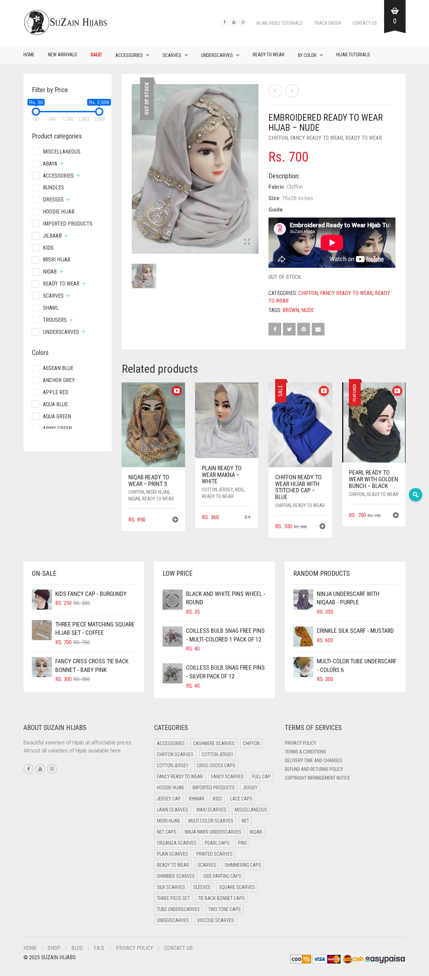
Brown (291, 310)
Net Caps (166, 832)
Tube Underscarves (178, 909)
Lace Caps (241, 798)
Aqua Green (57, 416)
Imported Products (68, 224)
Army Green (57, 428)
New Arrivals (62, 54)
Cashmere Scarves (214, 743)
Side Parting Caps (222, 876)
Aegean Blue (58, 368)
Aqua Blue (55, 404)
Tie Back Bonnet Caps (221, 898)
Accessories (129, 55)
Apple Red (55, 392)
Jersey (250, 787)
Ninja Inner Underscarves (213, 832)
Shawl (51, 308)
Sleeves (201, 887)
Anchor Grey (59, 380)
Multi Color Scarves (210, 820)
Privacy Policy (300, 743)
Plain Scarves (172, 854)
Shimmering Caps (243, 865)
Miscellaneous (61, 151)
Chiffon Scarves (175, 754)
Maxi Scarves (211, 809)
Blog (77, 948)
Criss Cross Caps (216, 765)
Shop (54, 948)
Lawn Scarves (172, 809)
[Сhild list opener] (62, 164)
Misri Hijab (157, 492)
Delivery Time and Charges (313, 760)
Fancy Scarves (227, 776)
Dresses (53, 199)
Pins (242, 843)
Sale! (96, 54)
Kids (239, 489)
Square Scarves (237, 887)
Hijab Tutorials (353, 54)
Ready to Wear (269, 54)
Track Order (327, 23)
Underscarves (217, 55)
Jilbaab (52, 236)
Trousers (55, 320)
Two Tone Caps (224, 909)
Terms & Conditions (305, 751)
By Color (307, 55)
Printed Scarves (214, 854)
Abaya (50, 164)
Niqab (134, 498)
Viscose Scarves (215, 920)
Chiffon (278, 138)
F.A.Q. (99, 948)
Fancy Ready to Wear (316, 138)
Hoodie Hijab (58, 211)
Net (245, 820)
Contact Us (365, 23)
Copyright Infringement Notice (317, 778)
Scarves (172, 55)
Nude (307, 310)
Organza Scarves (176, 843)
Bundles (53, 187)
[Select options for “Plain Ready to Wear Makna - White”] (247, 518)
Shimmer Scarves (176, 876)
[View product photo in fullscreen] (247, 242)
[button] (175, 520)
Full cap (261, 776)
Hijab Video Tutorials (279, 23)
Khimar (196, 798)
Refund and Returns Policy (314, 769)
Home (29, 54)
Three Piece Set (173, 898)
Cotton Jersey (217, 489)
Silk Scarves (171, 887)
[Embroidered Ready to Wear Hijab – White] (275, 91)
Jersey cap (169, 798)
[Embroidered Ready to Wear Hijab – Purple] (292, 91)
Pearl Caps (217, 843)
